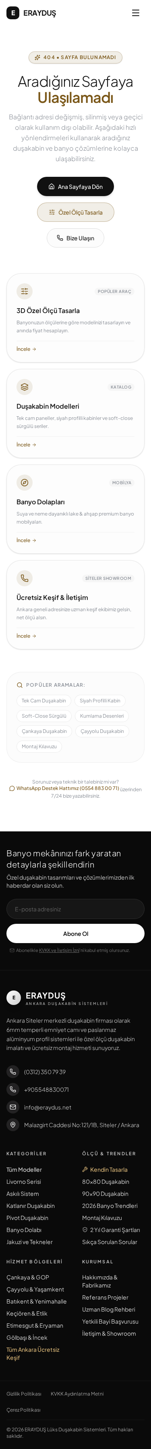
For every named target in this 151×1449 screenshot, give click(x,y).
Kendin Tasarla (109, 1169)
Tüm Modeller (24, 1169)
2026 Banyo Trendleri (110, 1205)
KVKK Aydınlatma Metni (77, 1394)
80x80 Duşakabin (105, 1181)
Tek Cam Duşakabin (44, 701)
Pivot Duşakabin (27, 1217)
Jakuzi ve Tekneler (29, 1241)
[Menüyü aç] (136, 13)
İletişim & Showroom (109, 1333)
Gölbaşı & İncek (27, 1337)
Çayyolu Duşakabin (102, 731)
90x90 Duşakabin (105, 1193)
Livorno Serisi (23, 1181)
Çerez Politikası (23, 1410)
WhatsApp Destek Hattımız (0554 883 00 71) (68, 788)
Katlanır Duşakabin (30, 1205)
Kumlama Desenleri (102, 716)
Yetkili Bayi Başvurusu (110, 1321)
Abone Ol (75, 933)
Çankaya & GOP (27, 1277)
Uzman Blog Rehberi (108, 1309)
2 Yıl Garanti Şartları (115, 1229)
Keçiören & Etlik (27, 1313)
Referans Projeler (105, 1297)
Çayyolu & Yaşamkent (35, 1289)
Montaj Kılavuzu (39, 746)
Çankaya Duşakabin (44, 731)
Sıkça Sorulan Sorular (109, 1241)
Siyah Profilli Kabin (100, 701)
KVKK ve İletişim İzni (59, 950)
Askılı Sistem (22, 1193)
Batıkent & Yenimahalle (36, 1301)
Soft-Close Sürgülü (44, 716)
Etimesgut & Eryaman (34, 1325)
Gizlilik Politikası (23, 1394)
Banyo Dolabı (23, 1229)
